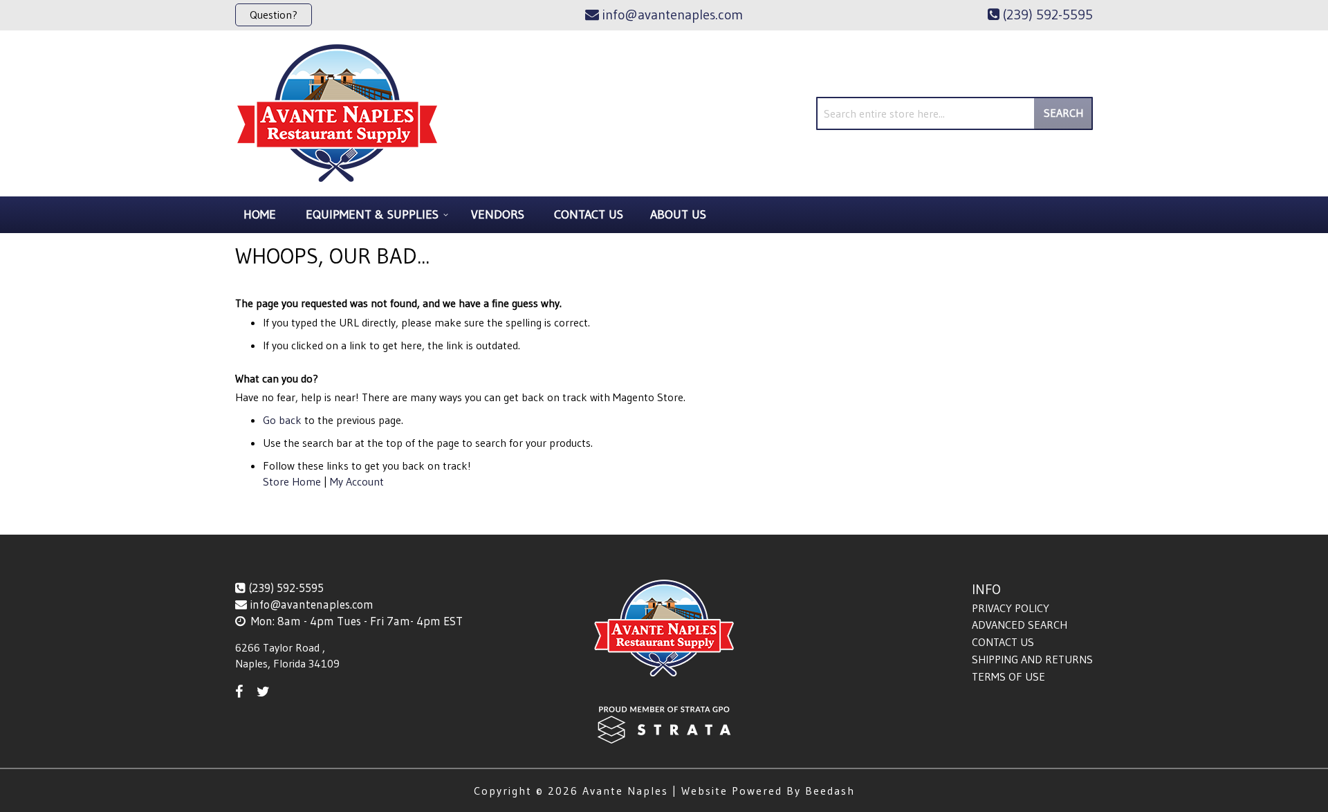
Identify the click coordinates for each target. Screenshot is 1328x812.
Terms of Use (1008, 676)
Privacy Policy (1010, 608)
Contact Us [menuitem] (588, 214)
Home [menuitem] (259, 214)
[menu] (664, 214)
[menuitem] (374, 214)
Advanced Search (1019, 624)
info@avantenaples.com (312, 604)
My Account (357, 481)
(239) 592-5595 (286, 587)
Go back (282, 420)
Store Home (292, 481)
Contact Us (1003, 642)
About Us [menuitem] (678, 214)
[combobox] (954, 113)
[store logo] (337, 113)
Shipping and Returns (1032, 659)
